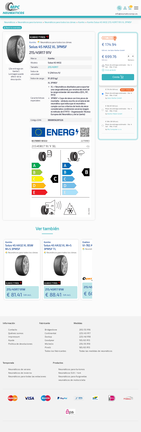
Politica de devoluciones (20, 343)
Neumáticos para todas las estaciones (27, 376)
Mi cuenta (125, 7)
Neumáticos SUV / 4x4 (69, 372)
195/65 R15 (84, 340)
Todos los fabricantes (55, 351)
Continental (50, 333)
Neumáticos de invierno (20, 372)
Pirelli (48, 347)
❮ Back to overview (12, 27)
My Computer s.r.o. (114, 129)
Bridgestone (51, 329)
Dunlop (48, 336)
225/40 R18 (85, 336)
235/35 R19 (84, 343)
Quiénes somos (15, 333)
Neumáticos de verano (19, 369)
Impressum (14, 336)
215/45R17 (53, 67)
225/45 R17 (84, 333)
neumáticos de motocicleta (71, 380)
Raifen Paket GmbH (114, 114)
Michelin (49, 343)
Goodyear (49, 340)
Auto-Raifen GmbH (114, 98)
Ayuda (11, 340)
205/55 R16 (84, 329)
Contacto (12, 329)
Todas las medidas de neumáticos (95, 351)
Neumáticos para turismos (71, 369)
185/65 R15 (84, 347)
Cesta (116, 77)
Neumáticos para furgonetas (72, 376)
